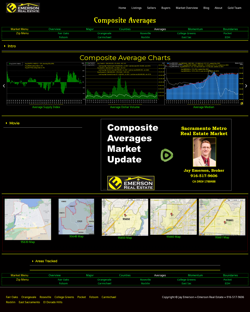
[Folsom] (63, 37)
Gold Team (234, 8)
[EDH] (227, 37)
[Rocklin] (145, 37)
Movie (14, 123)
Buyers (165, 8)
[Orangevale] (104, 33)
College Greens (64, 297)
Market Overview (187, 8)
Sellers (151, 8)
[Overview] (54, 29)
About (218, 8)
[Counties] (125, 29)
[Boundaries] (230, 29)
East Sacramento (29, 302)
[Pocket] (227, 33)
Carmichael (109, 297)
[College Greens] (186, 33)
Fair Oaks (12, 297)
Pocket (81, 297)
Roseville (45, 297)
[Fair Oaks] (63, 33)
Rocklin (10, 302)
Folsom (93, 297)
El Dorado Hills (52, 302)
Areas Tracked (46, 261)
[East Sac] (186, 37)
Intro (12, 46)
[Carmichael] (104, 37)
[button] (125, 46)
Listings (136, 8)
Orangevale (28, 297)
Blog (206, 8)
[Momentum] (195, 29)
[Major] (89, 29)
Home (122, 8)
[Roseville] (145, 33)
